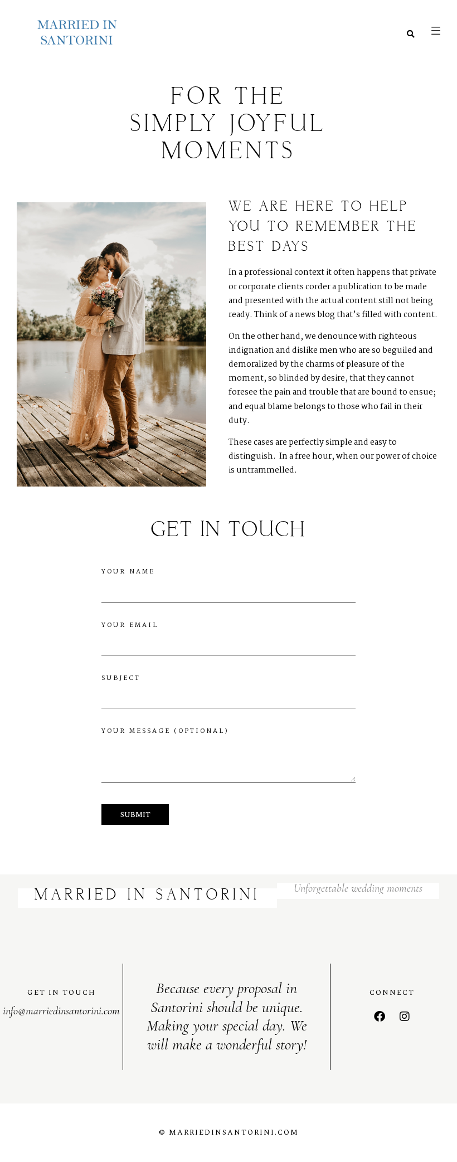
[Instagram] (404, 1016)
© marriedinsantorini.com (229, 1132)
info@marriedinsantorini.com (61, 1011)
